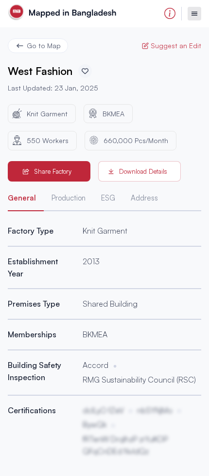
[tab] (26, 200)
